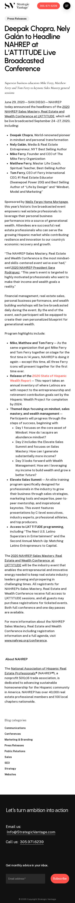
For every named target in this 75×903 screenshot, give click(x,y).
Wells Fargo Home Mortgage (46, 202)
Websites (10, 774)
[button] (66, 6)
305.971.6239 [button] (32, 842)
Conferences (13, 733)
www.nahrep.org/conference (26, 640)
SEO (7, 762)
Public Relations (15, 751)
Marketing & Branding (19, 739)
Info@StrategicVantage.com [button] (31, 832)
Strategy (10, 768)
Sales (8, 757)
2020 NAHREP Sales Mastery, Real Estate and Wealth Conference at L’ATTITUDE (37, 111)
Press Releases (17, 18)
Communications (15, 728)
